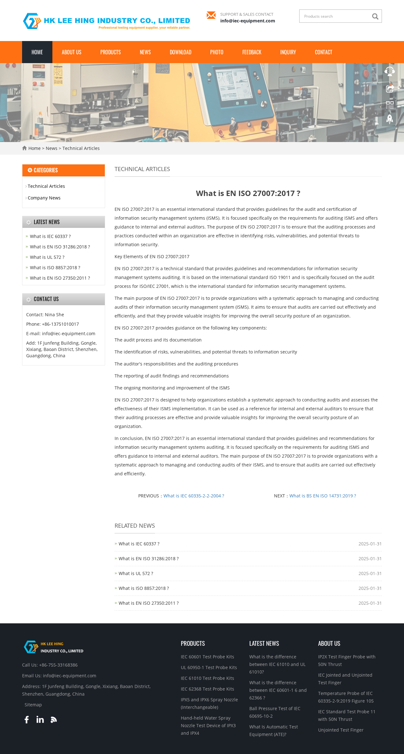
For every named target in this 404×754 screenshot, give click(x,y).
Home (37, 52)
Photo (216, 52)
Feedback (251, 52)
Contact (323, 52)
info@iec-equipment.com (247, 21)
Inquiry (288, 52)
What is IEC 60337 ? (139, 544)
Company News (44, 198)
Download (180, 52)
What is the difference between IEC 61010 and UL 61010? (277, 664)
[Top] (390, 121)
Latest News (264, 642)
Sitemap (33, 705)
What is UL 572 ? (136, 573)
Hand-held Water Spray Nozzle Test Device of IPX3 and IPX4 (208, 725)
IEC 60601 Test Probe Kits (207, 657)
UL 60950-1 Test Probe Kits (209, 667)
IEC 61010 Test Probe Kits (207, 678)
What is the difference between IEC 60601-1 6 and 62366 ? (278, 690)
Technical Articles (80, 148)
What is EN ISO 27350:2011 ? (149, 603)
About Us (71, 52)
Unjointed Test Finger (341, 730)
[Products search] (377, 16)
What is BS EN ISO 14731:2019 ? (322, 496)
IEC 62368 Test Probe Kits (207, 689)
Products (110, 52)
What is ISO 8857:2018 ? (144, 588)
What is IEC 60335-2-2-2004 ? (193, 496)
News (145, 52)
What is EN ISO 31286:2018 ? (149, 558)
